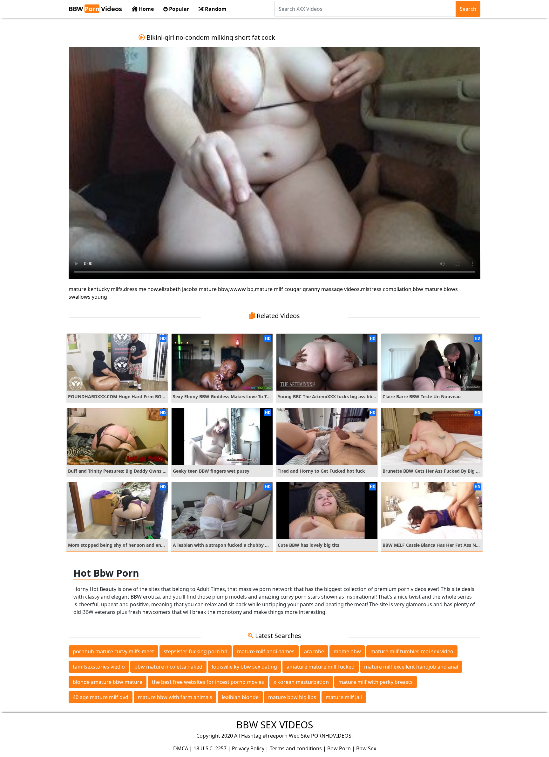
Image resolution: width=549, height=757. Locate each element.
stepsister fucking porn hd (195, 651)
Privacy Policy (248, 748)
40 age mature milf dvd (100, 697)
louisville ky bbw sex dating (244, 666)
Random (215, 8)
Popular (178, 8)
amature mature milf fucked (321, 666)
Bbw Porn (339, 748)
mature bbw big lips (292, 697)
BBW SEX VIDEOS (274, 724)
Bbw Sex (366, 748)
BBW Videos (95, 8)
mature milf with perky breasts (375, 681)
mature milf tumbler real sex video (411, 651)
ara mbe (314, 651)
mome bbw (347, 651)
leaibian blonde (240, 697)
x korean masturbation (301, 681)
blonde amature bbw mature (107, 681)
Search (468, 8)
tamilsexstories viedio (99, 666)
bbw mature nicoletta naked (168, 666)
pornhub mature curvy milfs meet (113, 651)
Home (146, 8)
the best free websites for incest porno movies (208, 681)
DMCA (180, 748)
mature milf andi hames (266, 651)
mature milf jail (344, 697)
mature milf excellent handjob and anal (411, 666)
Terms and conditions (296, 748)
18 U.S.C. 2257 (210, 748)
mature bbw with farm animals (175, 697)
